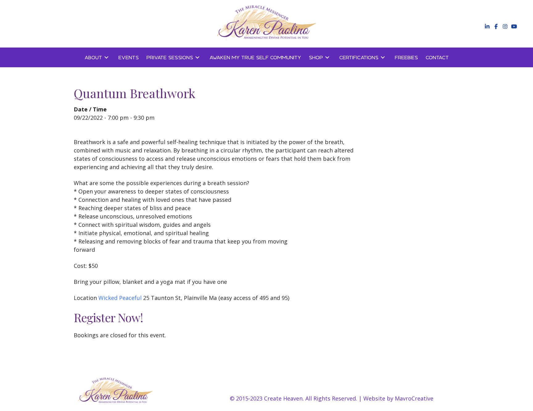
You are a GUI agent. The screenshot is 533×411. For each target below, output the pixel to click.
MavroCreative (414, 398)
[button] (486, 26)
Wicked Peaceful (120, 297)
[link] (97, 57)
